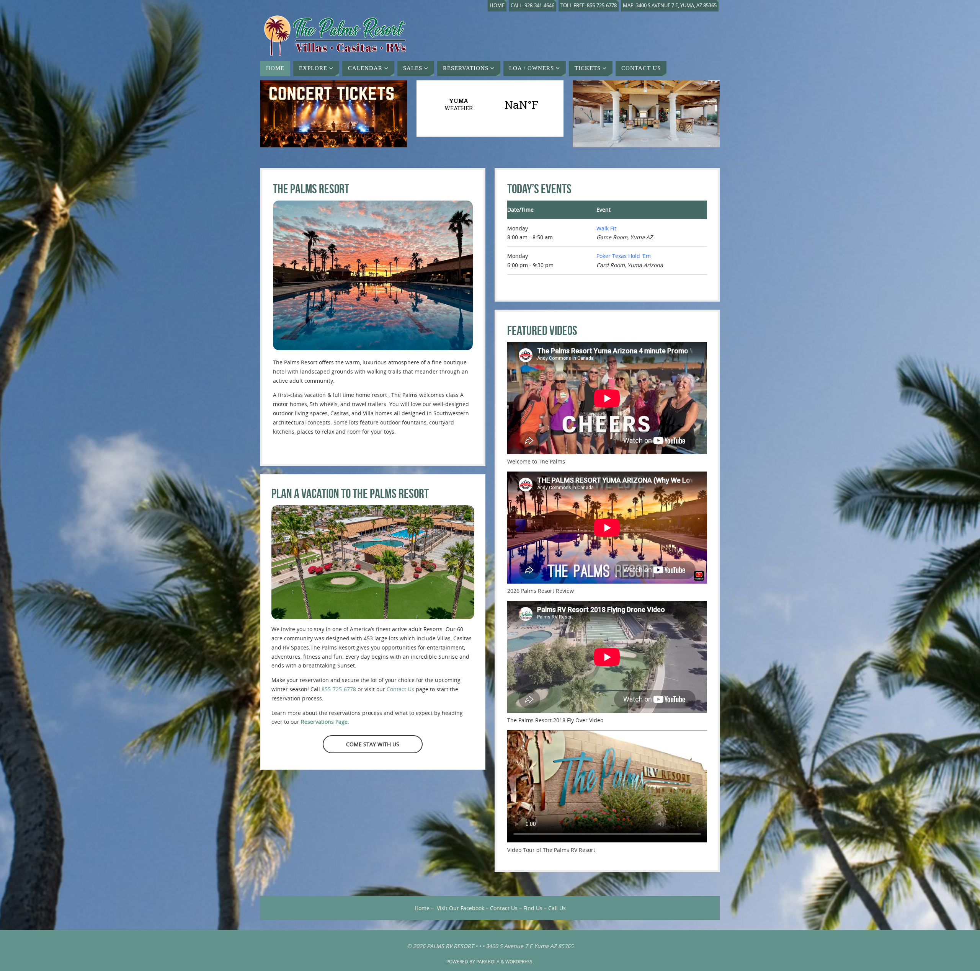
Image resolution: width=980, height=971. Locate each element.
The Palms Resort (311, 189)
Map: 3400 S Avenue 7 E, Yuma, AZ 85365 (670, 5)
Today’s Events (539, 189)
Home (497, 5)
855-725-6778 (339, 689)
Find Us (532, 908)
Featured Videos (542, 330)
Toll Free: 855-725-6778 (588, 5)
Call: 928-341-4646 (532, 5)
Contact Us (400, 689)
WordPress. (519, 961)
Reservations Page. (325, 721)
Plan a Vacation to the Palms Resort (350, 493)
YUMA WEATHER (490, 104)
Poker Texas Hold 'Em (623, 255)
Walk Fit (606, 228)
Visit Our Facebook (460, 908)
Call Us (557, 908)
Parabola (488, 961)
